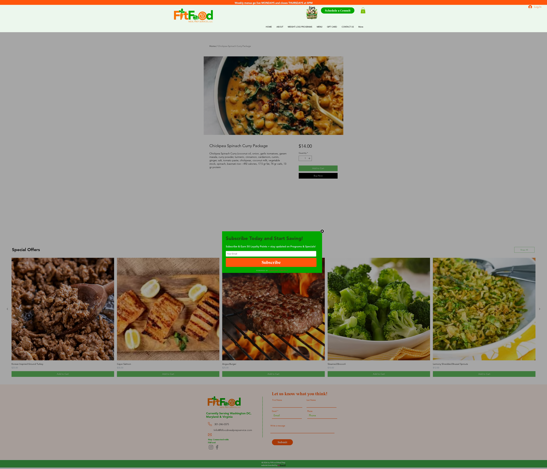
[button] (363, 10)
